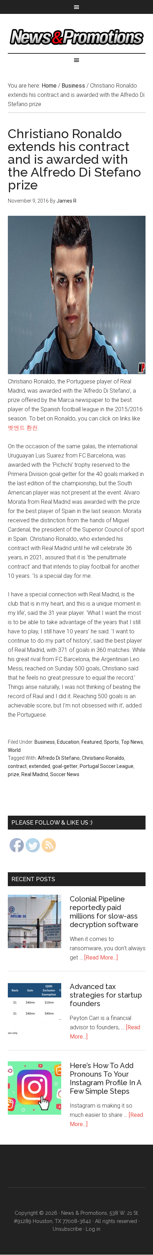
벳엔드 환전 (23, 427)
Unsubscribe (67, 1229)
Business (45, 742)
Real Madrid (34, 774)
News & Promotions (77, 37)
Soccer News (64, 774)
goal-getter (65, 766)
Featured (91, 742)
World (14, 750)
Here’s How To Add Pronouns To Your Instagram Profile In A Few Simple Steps (105, 1078)
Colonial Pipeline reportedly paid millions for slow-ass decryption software (104, 912)
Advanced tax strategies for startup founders (106, 995)
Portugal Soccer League (106, 766)
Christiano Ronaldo (103, 758)
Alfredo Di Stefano (59, 758)
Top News (132, 742)
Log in (93, 1229)
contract (17, 766)
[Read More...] (101, 957)
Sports (111, 742)
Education (68, 742)
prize (13, 774)
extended (39, 766)
